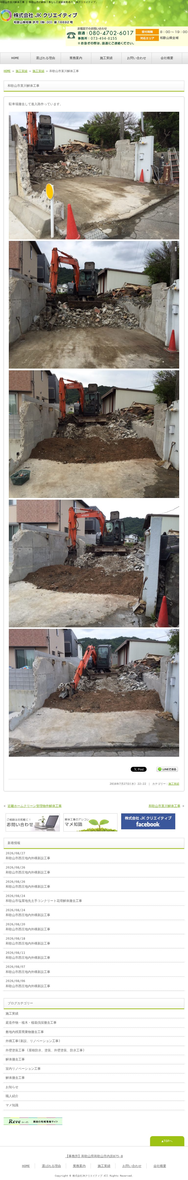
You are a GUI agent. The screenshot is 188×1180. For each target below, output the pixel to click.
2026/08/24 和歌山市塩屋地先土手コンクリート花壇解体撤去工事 (44, 898)
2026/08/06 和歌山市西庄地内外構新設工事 (28, 983)
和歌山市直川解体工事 (164, 806)
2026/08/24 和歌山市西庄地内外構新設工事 (28, 912)
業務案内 (76, 58)
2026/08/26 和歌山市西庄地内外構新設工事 (28, 870)
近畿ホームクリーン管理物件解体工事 (35, 806)
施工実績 (106, 58)
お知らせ (12, 1087)
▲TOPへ (167, 1141)
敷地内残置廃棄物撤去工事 (25, 1032)
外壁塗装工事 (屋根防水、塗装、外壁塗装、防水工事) (45, 1050)
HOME (15, 58)
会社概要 (167, 58)
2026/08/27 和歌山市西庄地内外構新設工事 (28, 855)
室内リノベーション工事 (23, 1068)
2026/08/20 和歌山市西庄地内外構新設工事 (28, 926)
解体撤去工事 (15, 1059)
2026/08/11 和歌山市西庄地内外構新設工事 (28, 955)
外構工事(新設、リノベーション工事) (33, 1041)
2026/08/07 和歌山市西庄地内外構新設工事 (28, 969)
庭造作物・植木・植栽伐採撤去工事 (31, 1022)
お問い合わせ (136, 58)
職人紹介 (12, 1096)
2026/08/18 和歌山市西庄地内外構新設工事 (28, 941)
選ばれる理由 (45, 58)
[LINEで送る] (167, 769)
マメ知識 (12, 1105)
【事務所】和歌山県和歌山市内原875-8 (94, 1156)
